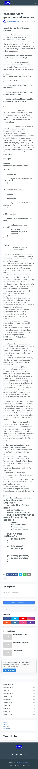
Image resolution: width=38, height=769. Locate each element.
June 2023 (19, 705)
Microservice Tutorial (20, 634)
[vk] (15, 622)
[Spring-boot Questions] (7, 645)
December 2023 (19, 699)
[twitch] (31, 622)
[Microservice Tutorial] (7, 637)
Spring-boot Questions (20, 642)
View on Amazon (9, 670)
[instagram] (31, 618)
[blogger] (7, 622)
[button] (2, 3)
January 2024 (19, 696)
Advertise (6, 728)
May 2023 (19, 708)
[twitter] (15, 618)
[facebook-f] (7, 618)
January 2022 (19, 714)
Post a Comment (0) (19, 602)
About (5, 724)
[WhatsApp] (25, 574)
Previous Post (6, 609)
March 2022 (19, 711)
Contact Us (25, 765)
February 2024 (19, 693)
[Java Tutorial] (7, 653)
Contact (6, 726)
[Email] (29, 574)
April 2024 (19, 690)
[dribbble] (23, 622)
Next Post (33, 609)
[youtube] (23, 618)
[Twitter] (20, 574)
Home (5, 10)
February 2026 (19, 687)
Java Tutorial (17, 650)
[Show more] (5, 578)
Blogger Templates (23, 762)
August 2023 (19, 702)
